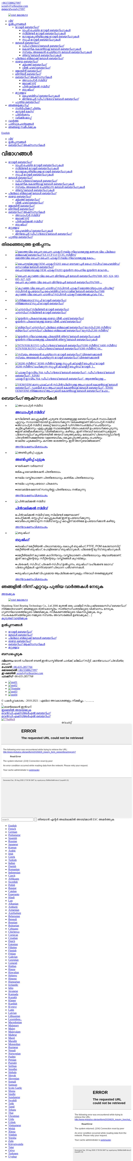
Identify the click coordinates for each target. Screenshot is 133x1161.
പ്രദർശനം (22, 114)
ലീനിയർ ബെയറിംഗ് (28, 73)
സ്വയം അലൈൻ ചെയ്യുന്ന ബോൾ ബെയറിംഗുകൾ (57, 52)
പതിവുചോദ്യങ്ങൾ (21, 123)
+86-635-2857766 (22, 666)
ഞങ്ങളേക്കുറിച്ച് (18, 105)
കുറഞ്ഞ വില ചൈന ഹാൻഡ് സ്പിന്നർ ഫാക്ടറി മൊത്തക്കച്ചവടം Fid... (59, 294)
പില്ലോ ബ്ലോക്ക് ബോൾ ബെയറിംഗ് (39, 58)
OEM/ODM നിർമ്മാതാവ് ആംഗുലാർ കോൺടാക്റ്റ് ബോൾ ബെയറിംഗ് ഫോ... (62, 390)
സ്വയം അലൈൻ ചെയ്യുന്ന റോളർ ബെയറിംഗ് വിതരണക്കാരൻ (57, 357)
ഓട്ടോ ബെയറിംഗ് (26, 61)
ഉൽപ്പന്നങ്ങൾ (17, 24)
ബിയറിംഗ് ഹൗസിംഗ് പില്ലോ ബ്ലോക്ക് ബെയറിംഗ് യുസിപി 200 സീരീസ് (61, 330)
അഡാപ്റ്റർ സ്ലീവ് (34, 80)
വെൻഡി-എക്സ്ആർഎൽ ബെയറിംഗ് (25, 713)
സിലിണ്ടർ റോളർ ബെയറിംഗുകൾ (44, 33)
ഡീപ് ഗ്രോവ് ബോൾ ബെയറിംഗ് (43, 45)
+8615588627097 (11, 2)
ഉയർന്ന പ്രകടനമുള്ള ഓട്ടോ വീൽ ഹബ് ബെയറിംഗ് (48, 321)
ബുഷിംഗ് (28, 89)
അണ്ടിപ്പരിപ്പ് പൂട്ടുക (30, 459)
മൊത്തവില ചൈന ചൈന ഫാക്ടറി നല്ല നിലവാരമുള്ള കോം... (55, 258)
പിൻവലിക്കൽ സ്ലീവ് (35, 86)
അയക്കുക (8, 593)
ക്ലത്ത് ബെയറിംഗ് (34, 64)
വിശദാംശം (41, 446)
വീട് (10, 20)
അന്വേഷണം (24, 446)
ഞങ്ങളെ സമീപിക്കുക (22, 127)
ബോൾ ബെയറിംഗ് (27, 42)
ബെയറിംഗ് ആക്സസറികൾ (33, 77)
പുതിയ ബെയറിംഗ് (27, 102)
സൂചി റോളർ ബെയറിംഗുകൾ (41, 39)
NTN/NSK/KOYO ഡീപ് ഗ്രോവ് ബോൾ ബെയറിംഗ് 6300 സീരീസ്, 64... (58, 348)
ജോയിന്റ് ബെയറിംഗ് (28, 70)
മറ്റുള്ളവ (20, 92)
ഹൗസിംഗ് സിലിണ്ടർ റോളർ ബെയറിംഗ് (40, 312)
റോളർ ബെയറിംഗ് (27, 27)
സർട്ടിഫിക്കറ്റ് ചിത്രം (28, 108)
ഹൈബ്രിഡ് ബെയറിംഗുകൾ (41, 95)
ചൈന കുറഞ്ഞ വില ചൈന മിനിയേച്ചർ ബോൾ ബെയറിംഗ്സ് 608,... (58, 282)
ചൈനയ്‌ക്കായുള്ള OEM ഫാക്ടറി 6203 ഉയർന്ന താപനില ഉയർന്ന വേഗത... (62, 270)
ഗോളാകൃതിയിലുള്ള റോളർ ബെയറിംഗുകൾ (50, 36)
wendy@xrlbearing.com (14, 6)
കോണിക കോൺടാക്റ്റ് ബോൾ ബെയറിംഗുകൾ (51, 49)
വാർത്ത (13, 120)
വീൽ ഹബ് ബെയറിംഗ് (36, 67)
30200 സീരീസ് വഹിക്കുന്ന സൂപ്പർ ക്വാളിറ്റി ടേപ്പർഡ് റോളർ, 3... (55, 366)
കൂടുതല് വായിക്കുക (14, 618)
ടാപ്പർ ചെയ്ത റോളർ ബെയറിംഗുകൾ (46, 30)
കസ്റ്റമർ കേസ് (24, 111)
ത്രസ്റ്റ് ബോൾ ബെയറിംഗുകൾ (41, 55)
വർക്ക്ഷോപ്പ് (23, 117)
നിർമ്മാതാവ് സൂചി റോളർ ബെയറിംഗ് (39, 303)
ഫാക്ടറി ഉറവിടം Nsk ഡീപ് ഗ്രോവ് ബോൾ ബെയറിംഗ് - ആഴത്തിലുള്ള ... (60, 378)
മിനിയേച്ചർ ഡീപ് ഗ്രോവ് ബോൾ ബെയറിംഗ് (50, 98)
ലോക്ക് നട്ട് (29, 83)
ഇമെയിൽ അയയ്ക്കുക (16, 709)
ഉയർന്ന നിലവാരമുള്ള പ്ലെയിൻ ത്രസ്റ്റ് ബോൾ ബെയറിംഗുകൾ (56, 339)
